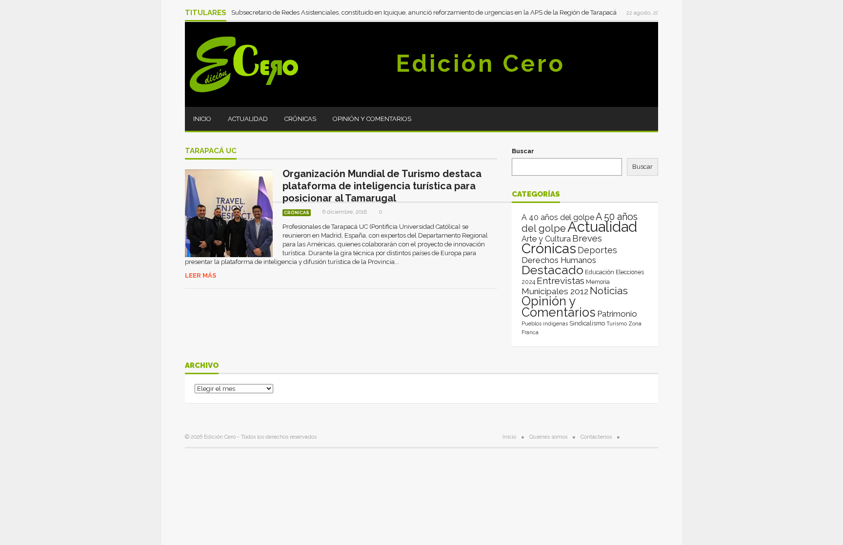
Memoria (598, 282)
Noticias (609, 290)
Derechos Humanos (559, 260)
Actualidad (248, 118)
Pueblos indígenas (545, 323)
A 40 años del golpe (558, 217)
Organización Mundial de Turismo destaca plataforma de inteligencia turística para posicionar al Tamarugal (382, 186)
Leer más (200, 275)
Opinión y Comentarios (372, 118)
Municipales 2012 (555, 291)
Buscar (523, 151)
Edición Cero (480, 63)
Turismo (616, 323)
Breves (587, 238)
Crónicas (300, 118)
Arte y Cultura (546, 238)
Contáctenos (596, 437)
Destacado (552, 269)
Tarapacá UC (211, 151)
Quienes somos (548, 437)
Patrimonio (617, 314)
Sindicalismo (587, 323)
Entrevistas (560, 280)
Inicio (202, 118)
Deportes (597, 250)
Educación (599, 272)
